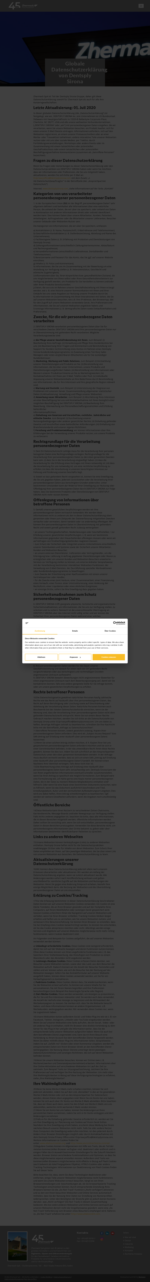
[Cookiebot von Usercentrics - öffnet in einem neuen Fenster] (115, 623)
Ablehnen (41, 657)
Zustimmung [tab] (40, 631)
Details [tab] (75, 631)
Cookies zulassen (108, 657)
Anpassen (74, 657)
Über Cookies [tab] (110, 631)
